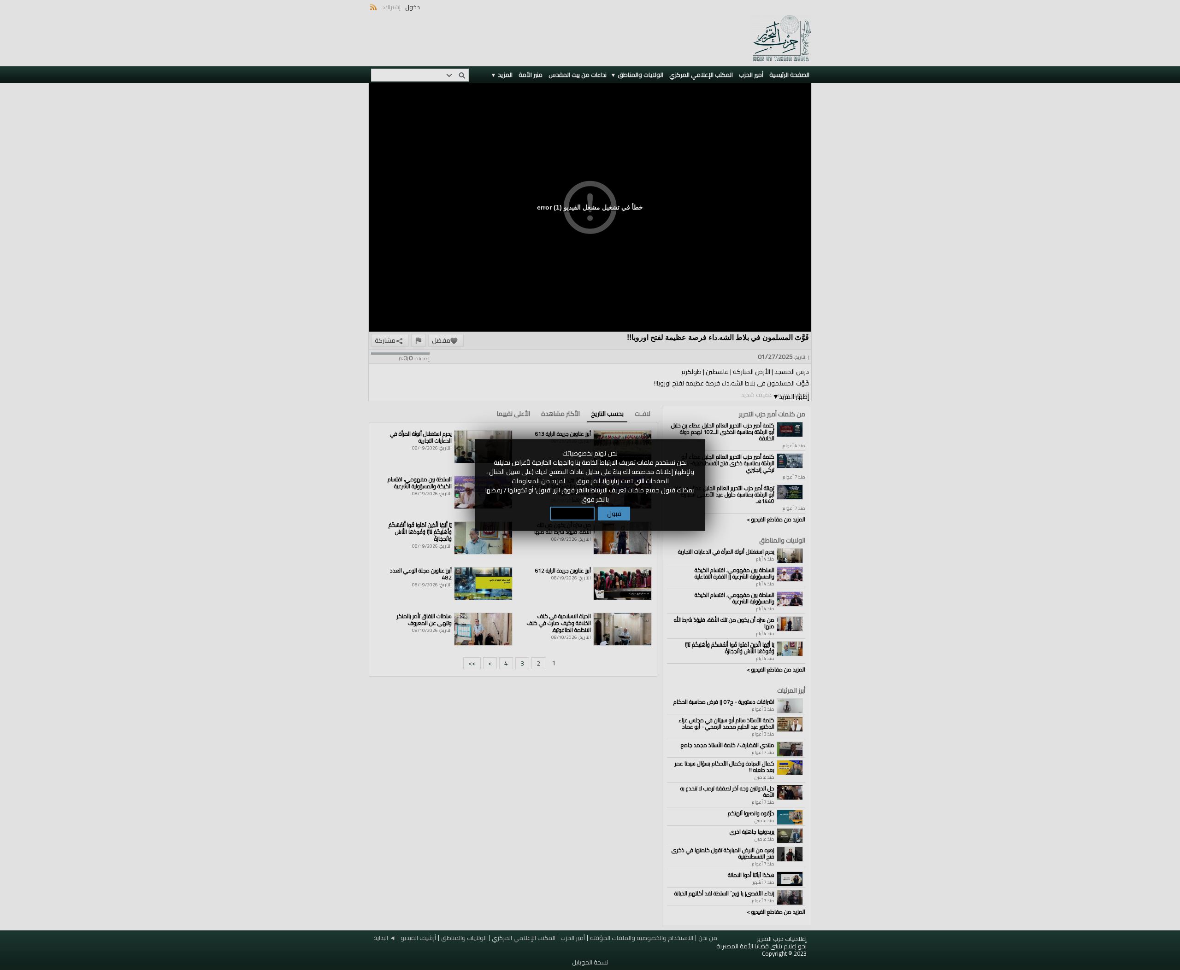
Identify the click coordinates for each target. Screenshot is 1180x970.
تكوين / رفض (572, 514)
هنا (570, 481)
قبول (614, 514)
